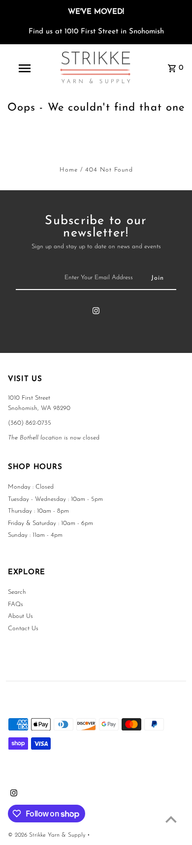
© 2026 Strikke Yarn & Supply (47, 835)
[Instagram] (96, 312)
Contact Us (23, 628)
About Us (20, 616)
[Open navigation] (24, 68)
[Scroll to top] (171, 819)
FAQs (15, 604)
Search (17, 592)
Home (69, 170)
